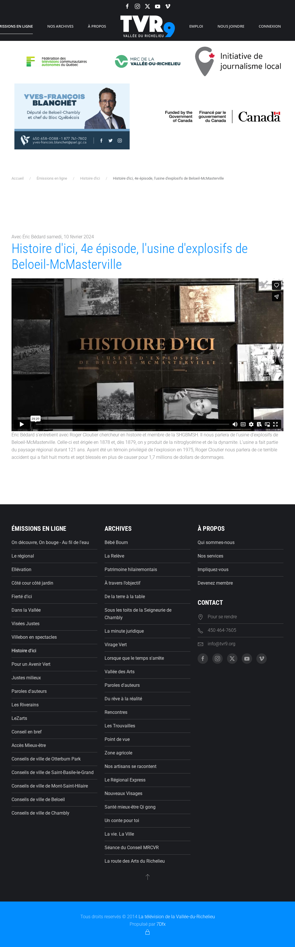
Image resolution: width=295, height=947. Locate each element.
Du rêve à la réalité (123, 698)
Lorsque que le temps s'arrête (134, 658)
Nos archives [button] (60, 26)
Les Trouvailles (120, 726)
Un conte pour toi (122, 820)
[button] (147, 876)
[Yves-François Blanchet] (72, 116)
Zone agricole (118, 753)
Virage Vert (116, 644)
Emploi (196, 26)
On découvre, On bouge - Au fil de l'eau (50, 542)
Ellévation (21, 569)
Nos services (210, 556)
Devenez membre (215, 583)
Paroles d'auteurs (29, 691)
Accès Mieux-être (29, 745)
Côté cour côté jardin (32, 583)
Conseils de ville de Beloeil (38, 799)
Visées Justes (25, 623)
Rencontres (116, 712)
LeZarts (19, 718)
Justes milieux (26, 677)
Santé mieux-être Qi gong (130, 807)
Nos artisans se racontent (130, 766)
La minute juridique (124, 631)
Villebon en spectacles (34, 637)
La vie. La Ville (119, 834)
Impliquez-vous (213, 569)
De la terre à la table (125, 596)
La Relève (114, 556)
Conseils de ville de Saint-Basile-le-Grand (53, 772)
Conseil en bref (27, 732)
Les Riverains (25, 705)
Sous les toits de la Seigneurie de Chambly (138, 613)
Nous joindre (231, 26)
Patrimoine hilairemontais (131, 569)
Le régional (23, 556)
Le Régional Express (125, 780)
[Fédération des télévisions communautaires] (57, 61)
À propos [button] (97, 26)
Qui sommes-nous (216, 542)
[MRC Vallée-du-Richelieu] (147, 61)
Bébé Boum (116, 542)
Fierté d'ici (22, 596)
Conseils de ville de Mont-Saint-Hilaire (50, 786)
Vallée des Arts (120, 671)
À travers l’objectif (123, 583)
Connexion (270, 26)
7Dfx (161, 924)
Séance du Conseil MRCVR (132, 847)
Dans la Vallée (26, 610)
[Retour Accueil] (147, 26)
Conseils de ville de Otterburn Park (46, 759)
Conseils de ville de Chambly (40, 813)
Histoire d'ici (24, 650)
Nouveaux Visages (123, 793)
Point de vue (117, 739)
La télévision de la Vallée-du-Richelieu (177, 916)
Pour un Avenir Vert (31, 664)
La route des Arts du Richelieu (135, 861)
